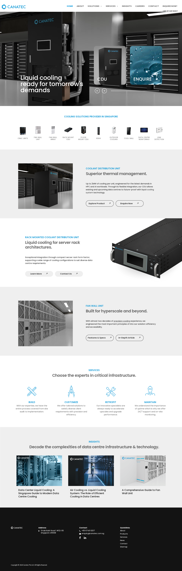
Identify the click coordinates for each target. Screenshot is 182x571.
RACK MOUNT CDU (68, 138)
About (80, 6)
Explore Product (100, 203)
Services (111, 6)
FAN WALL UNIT (38, 138)
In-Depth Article (129, 337)
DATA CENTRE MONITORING (144, 138)
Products (124, 534)
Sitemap (123, 547)
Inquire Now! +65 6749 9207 (170, 7)
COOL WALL (129, 138)
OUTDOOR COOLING (114, 138)
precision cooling (122, 321)
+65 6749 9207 (88, 530)
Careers (140, 6)
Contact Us (69, 273)
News (122, 540)
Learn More (39, 273)
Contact (153, 6)
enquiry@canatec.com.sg (93, 533)
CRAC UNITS (23, 138)
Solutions (93, 6)
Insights (127, 6)
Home (70, 6)
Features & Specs (100, 337)
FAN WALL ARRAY (53, 138)
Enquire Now (129, 203)
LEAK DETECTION (159, 138)
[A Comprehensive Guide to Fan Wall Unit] (143, 470)
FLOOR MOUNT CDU (83, 138)
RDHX (98, 138)
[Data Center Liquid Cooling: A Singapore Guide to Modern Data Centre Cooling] (39, 470)
